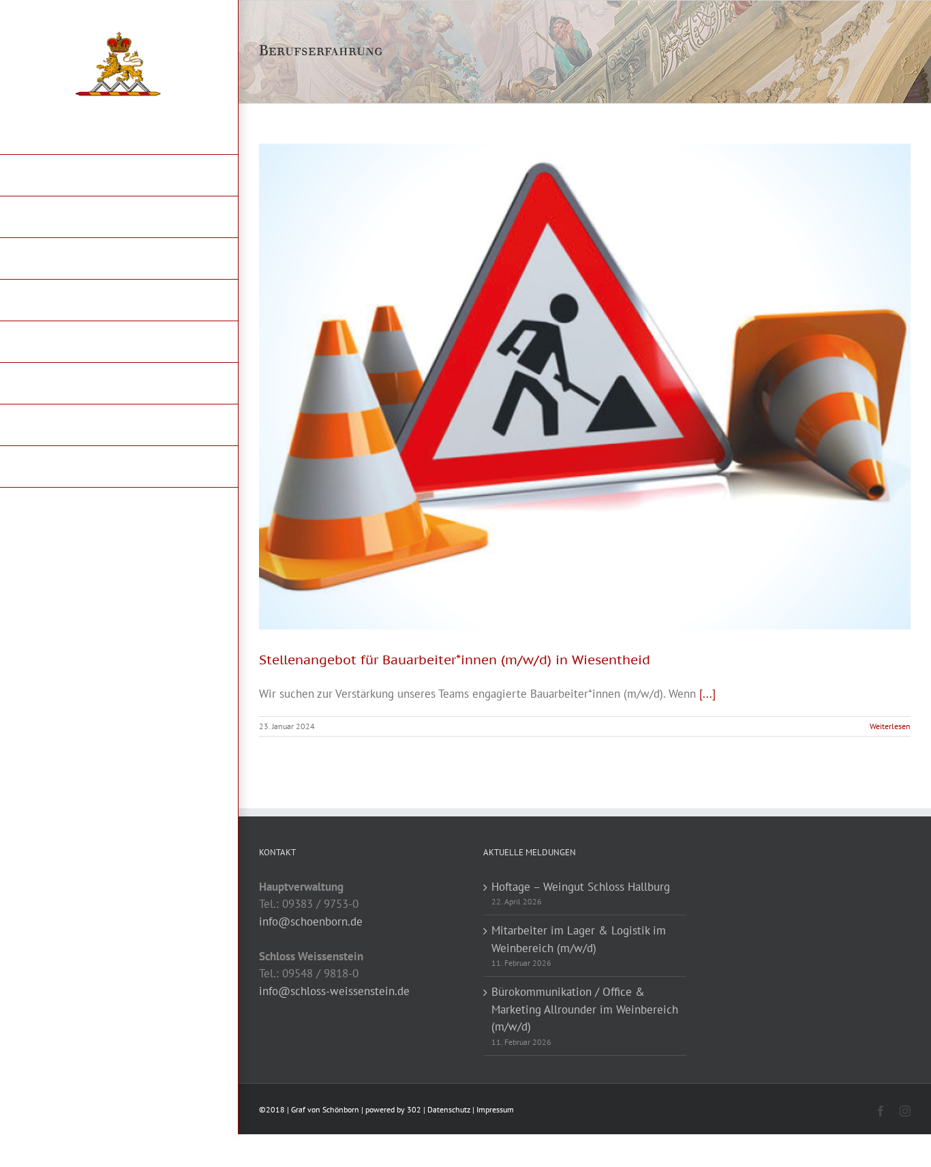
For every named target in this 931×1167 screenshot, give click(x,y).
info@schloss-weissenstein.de (334, 991)
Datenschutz (448, 1109)
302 (414, 1109)
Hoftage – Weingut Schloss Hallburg (580, 886)
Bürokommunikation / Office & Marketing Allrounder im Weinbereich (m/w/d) (584, 1009)
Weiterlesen (890, 726)
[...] (707, 693)
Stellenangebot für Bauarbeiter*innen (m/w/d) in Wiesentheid (454, 659)
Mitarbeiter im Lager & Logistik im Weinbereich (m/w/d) (578, 939)
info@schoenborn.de (311, 921)
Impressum (495, 1109)
